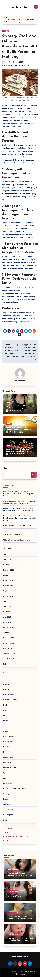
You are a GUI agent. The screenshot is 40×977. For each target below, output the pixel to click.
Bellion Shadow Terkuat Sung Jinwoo (17, 525)
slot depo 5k (7, 828)
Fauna (5, 721)
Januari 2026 (8, 575)
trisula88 (6, 832)
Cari (5, 468)
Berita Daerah (8, 695)
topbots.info (19, 7)
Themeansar (19, 974)
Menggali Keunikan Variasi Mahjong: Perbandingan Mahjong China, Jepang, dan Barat (20, 430)
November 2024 (9, 643)
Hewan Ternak (8, 736)
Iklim (5, 752)
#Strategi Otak (24, 65)
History (6, 747)
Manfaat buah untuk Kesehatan (15, 789)
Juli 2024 (7, 664)
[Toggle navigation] (3, 7)
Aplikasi (6, 684)
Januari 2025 (8, 633)
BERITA (5, 31)
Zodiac (5, 820)
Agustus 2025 (8, 596)
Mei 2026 (6, 565)
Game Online (8, 731)
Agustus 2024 (8, 659)
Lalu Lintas (7, 783)
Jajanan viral (8, 757)
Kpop (5, 773)
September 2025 (9, 591)
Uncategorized (9, 815)
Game (5, 726)
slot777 (6, 840)
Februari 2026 (8, 570)
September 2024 (9, 654)
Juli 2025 (6, 601)
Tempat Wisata (8, 809)
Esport (5, 715)
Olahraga (6, 794)
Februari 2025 (8, 627)
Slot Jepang (7, 804)
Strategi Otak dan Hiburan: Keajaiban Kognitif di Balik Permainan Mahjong (20, 46)
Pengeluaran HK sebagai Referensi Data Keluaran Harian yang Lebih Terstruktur (18, 510)
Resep (5, 799)
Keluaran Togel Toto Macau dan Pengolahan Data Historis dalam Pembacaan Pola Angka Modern (19, 518)
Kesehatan (7, 762)
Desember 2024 (9, 638)
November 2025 (9, 580)
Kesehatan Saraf (9, 768)
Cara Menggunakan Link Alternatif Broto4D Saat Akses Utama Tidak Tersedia (19, 502)
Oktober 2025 (8, 586)
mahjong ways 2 (18, 123)
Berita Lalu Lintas (10, 700)
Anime (5, 679)
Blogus (30, 971)
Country (6, 710)
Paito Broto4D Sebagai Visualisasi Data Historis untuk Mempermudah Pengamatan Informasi (19, 494)
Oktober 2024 (8, 648)
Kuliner (6, 778)
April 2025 (7, 617)
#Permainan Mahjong (11, 65)
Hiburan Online (8, 742)
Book (5, 705)
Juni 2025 (7, 607)
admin (10, 62)
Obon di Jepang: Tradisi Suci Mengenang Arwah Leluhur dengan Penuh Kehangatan (17, 451)
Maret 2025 (7, 622)
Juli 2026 (7, 554)
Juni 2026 (7, 560)
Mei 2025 (6, 612)
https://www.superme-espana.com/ (16, 836)
